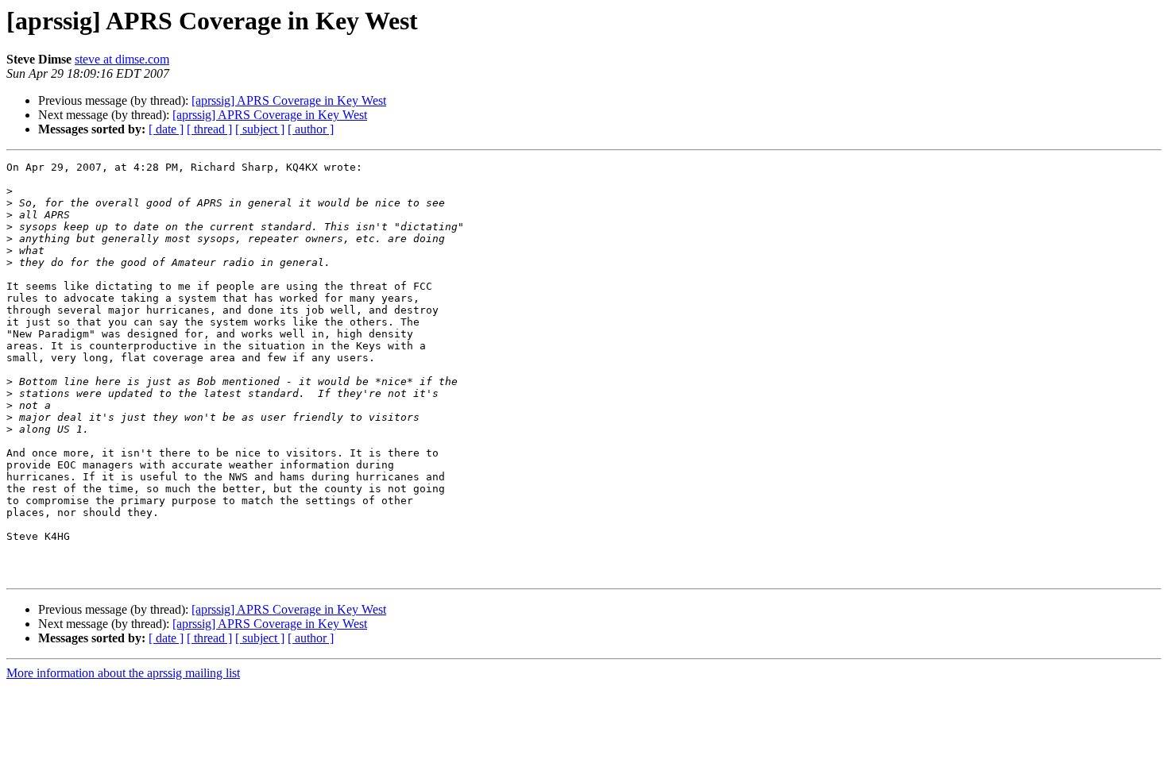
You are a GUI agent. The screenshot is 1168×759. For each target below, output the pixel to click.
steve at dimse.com (122, 59)
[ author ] (311, 129)
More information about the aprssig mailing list (123, 673)
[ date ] (166, 129)
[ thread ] (209, 129)
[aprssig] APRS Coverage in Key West (288, 100)
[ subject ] (259, 129)
